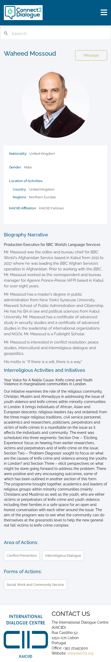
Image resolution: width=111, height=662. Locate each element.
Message (91, 55)
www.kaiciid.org (79, 653)
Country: (20, 189)
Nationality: (18, 154)
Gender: (15, 167)
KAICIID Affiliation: (23, 208)
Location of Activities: (26, 181)
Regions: (20, 197)
